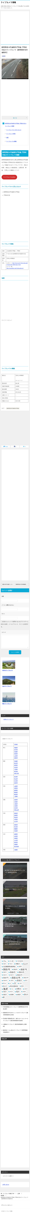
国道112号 (16, 978)
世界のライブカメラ (9, 719)
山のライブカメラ (7, 686)
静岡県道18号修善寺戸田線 (13, 408)
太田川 (12, 980)
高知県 (16, 830)
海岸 (5, 989)
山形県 (16, 756)
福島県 (16, 758)
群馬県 (16, 765)
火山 (12, 988)
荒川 (17, 992)
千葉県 (16, 769)
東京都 (16, 771)
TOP (8, 1193)
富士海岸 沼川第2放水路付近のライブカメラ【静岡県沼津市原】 (15, 871)
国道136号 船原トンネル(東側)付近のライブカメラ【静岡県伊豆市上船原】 (8, 584)
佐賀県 (16, 836)
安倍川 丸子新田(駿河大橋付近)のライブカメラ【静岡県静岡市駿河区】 (15, 943)
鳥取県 (16, 813)
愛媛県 (16, 828)
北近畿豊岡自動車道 (9, 966)
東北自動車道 (14, 986)
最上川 (5, 986)
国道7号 (24, 969)
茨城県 (16, 761)
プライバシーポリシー (6, 1205)
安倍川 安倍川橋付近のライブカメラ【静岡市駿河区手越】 (15, 925)
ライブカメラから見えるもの (13, 130)
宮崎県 (16, 844)
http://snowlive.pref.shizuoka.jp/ (15, 268)
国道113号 (26, 977)
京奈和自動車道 (20, 961)
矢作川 (26, 989)
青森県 (16, 747)
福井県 (16, 783)
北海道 (16, 744)
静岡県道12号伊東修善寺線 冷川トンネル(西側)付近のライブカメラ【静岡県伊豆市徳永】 (22, 584)
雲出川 (26, 994)
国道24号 (12, 974)
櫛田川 (22, 986)
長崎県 (16, 838)
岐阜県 (16, 794)
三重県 (16, 796)
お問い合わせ (5, 1184)
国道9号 (12, 972)
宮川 (26, 980)
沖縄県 (16, 849)
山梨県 (16, 786)
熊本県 (16, 842)
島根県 (16, 815)
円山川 (10, 963)
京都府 (16, 801)
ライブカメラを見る (9, 177)
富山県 (16, 778)
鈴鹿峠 (12, 994)
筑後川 (5, 991)
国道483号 (5, 980)
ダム (4, 961)
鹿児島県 (16, 846)
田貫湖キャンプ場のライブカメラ (13, 889)
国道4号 (15, 969)
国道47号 (5, 977)
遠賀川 (5, 994)
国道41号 (19, 975)
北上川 (25, 964)
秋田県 (16, 753)
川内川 (20, 983)
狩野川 (18, 989)
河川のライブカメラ (7, 670)
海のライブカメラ (7, 703)
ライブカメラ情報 (8, 2)
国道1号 (6, 969)
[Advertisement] (15, 27)
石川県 (16, 781)
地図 (7, 137)
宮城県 (16, 751)
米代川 (11, 991)
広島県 (16, 819)
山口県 (16, 821)
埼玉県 (16, 767)
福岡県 (16, 834)
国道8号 (5, 972)
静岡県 (3, 56)
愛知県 (16, 792)
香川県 (16, 826)
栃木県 (16, 763)
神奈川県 (16, 773)
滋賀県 (16, 799)
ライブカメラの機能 (11, 141)
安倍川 (19, 980)
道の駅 (24, 991)
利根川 (18, 964)
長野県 (16, 788)
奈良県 (16, 808)
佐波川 (4, 963)
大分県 (16, 840)
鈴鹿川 (19, 994)
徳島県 (16, 824)
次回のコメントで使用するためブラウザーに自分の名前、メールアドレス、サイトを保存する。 (14, 624)
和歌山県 (16, 810)
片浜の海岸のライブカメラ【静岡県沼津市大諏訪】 (15, 907)
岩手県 (16, 749)
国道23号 (5, 974)
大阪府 (16, 803)
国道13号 (21, 972)
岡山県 (16, 817)
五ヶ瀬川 (12, 961)
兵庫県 (16, 805)
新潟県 (16, 776)
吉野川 (20, 966)
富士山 (4, 983)
